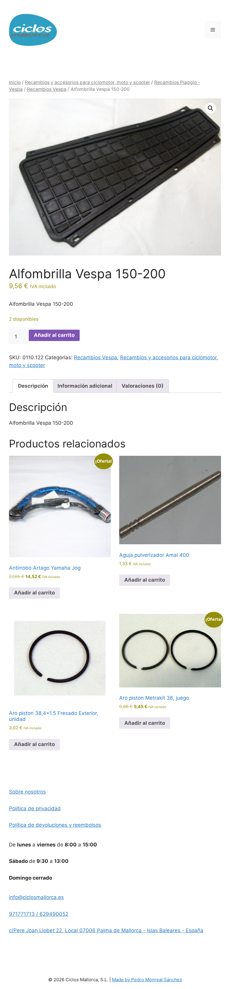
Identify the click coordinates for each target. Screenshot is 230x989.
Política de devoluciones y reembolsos (55, 825)
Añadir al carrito (54, 335)
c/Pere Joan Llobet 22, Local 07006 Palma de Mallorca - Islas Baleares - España (106, 930)
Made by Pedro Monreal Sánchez (147, 979)
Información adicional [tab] (85, 386)
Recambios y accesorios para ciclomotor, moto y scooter (87, 82)
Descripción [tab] (33, 386)
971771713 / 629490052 (38, 914)
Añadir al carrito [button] (34, 593)
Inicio (15, 82)
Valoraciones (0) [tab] (143, 386)
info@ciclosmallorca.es (36, 897)
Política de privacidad (35, 808)
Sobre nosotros (27, 792)
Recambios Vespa (46, 89)
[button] (210, 108)
